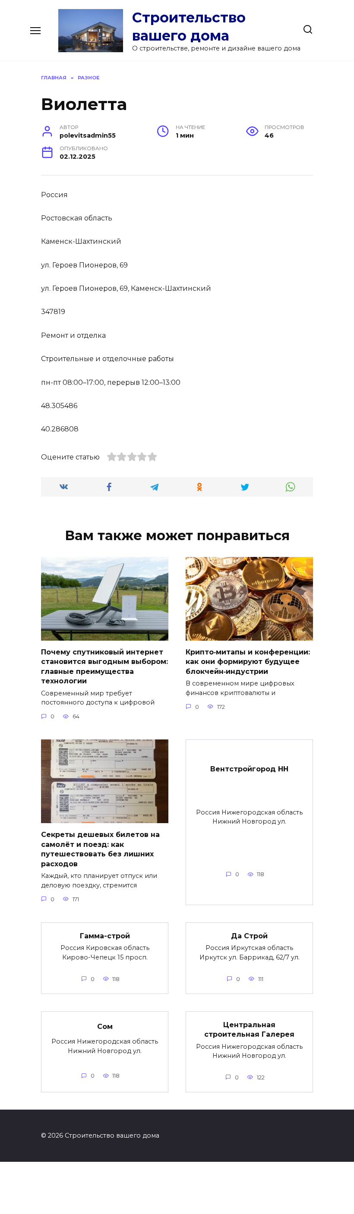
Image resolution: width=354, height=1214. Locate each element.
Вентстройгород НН (249, 769)
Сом (105, 1026)
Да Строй (249, 936)
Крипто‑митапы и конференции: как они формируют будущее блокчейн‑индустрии (248, 662)
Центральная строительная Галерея (249, 1029)
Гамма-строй (105, 936)
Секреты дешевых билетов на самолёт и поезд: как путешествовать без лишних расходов (100, 849)
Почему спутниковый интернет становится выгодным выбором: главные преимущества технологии (104, 666)
